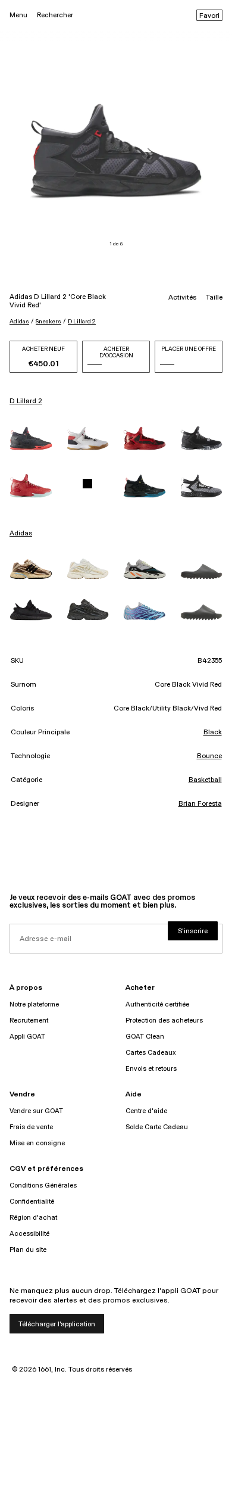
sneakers (48, 322)
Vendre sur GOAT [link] (36, 1111)
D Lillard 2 (82, 322)
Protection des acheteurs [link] (164, 1020)
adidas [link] (21, 533)
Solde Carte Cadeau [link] (157, 1127)
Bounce (209, 756)
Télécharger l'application (56, 1324)
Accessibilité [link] (29, 1233)
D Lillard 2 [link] (26, 401)
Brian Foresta (200, 804)
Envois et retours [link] (151, 1068)
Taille (214, 297)
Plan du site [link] (28, 1250)
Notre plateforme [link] (34, 1004)
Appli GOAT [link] (27, 1036)
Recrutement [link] (29, 1020)
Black (212, 732)
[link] (31, 438)
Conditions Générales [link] (43, 1185)
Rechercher (55, 15)
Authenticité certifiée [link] (157, 1004)
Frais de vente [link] (31, 1127)
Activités (182, 297)
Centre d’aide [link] (146, 1111)
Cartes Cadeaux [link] (151, 1052)
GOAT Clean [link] (145, 1036)
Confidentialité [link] (32, 1201)
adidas (19, 322)
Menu (18, 15)
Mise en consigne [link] (37, 1143)
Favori (209, 16)
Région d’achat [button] (33, 1217)
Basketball (205, 780)
